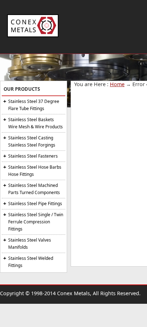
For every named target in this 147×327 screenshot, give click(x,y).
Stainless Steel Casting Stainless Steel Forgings (31, 141)
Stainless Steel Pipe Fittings (35, 203)
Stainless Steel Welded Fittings (30, 261)
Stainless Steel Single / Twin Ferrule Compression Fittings (35, 222)
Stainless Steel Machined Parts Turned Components (34, 188)
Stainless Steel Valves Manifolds (29, 243)
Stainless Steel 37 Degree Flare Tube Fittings (33, 105)
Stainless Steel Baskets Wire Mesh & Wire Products (35, 123)
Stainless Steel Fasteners (33, 156)
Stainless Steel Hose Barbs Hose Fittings (34, 170)
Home (117, 84)
